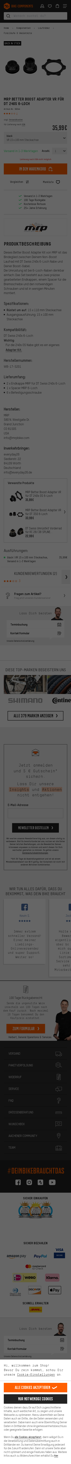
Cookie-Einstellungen (36, 1374)
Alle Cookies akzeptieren (32, 1387)
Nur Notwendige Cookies (35, 1398)
